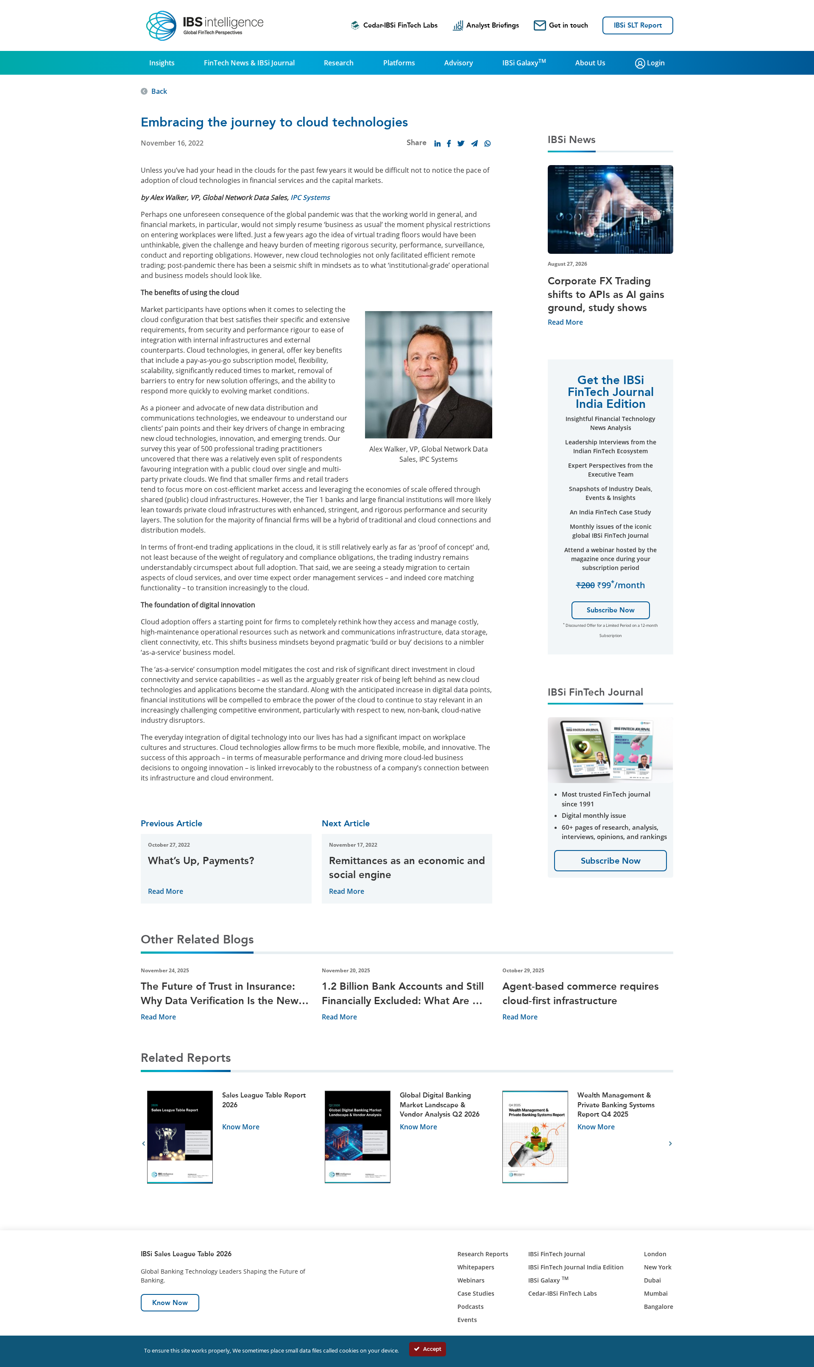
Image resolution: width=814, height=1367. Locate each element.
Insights (162, 62)
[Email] (474, 143)
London (655, 1254)
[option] (229, 1144)
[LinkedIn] (437, 143)
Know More (240, 1126)
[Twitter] (461, 143)
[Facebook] (449, 143)
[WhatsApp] (487, 143)
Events (467, 1320)
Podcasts (470, 1306)
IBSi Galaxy (524, 62)
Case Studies (475, 1293)
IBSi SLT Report (638, 25)
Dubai (652, 1280)
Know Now (170, 1303)
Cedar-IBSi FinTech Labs (400, 25)
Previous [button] (143, 1144)
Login (655, 62)
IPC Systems (310, 197)
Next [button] (670, 1144)
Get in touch (568, 25)
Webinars (471, 1280)
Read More (165, 891)
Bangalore (658, 1306)
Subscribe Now (611, 610)
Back (159, 91)
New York (658, 1267)
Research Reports (482, 1254)
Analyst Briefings (492, 25)
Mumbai (656, 1293)
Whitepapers (475, 1267)
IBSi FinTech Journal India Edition (576, 1267)
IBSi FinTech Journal (556, 1254)
